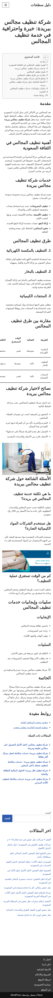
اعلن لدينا (46, 964)
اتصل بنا (47, 959)
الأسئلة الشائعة (44, 969)
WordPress (16, 995)
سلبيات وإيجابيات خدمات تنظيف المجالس (27, 88)
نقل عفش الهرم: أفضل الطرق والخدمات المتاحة (28, 910)
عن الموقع (46, 989)
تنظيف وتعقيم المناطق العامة (34, 722)
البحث (48, 813)
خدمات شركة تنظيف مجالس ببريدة (30, 68)
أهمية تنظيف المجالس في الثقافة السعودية (27, 65)
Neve (40, 995)
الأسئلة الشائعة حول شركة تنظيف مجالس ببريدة (27, 83)
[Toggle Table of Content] (44, 57)
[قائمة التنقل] (5, 4)
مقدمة (42, 62)
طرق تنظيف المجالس (36, 72)
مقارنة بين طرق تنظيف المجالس (31, 75)
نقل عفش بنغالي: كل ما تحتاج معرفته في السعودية (27, 887)
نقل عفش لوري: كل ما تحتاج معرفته (34, 915)
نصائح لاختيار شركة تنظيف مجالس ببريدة (27, 78)
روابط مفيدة (39, 95)
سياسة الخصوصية (42, 984)
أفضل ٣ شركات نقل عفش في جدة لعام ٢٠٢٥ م (29, 839)
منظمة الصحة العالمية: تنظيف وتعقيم (31, 727)
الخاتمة (42, 92)
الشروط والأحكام (43, 974)
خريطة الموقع (44, 979)
